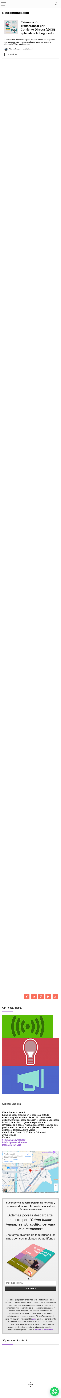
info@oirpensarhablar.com (15, 1142)
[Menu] (3, 4)
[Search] (56, 4)
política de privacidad (44, 1330)
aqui (34, 1319)
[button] (54, 1391)
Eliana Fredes (14, 49)
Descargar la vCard (11, 1145)
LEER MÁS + (11, 54)
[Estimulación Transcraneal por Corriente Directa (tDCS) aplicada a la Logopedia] (11, 21)
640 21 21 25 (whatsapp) (14, 1140)
